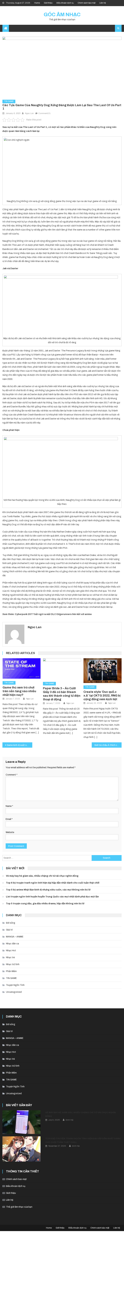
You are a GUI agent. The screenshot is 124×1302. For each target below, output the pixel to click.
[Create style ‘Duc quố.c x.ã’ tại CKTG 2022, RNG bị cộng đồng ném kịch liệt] (102, 670)
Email (9, 819)
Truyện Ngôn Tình (15, 985)
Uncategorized (14, 992)
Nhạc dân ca (12, 943)
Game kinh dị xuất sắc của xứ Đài (19, 745)
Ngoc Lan (29, 113)
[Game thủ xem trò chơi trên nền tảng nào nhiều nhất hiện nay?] (22, 668)
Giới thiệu (48, 3)
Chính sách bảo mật (86, 3)
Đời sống (10, 923)
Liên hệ (102, 3)
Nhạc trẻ (10, 957)
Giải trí (9, 930)
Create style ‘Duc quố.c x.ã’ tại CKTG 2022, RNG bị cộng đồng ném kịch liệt (102, 695)
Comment (11, 775)
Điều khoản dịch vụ (65, 3)
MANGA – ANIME (14, 936)
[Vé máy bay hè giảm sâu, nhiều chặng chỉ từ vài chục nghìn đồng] (21, 1122)
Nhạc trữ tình (12, 964)
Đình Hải (69, 1120)
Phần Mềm (11, 971)
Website (10, 832)
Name (9, 806)
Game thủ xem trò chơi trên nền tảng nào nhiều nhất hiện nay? (19, 691)
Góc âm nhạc (62, 14)
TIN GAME (9, 101)
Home (37, 3)
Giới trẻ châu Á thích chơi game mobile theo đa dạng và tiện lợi (107, 745)
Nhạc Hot (11, 950)
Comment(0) (44, 113)
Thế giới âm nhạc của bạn (19, 1207)
